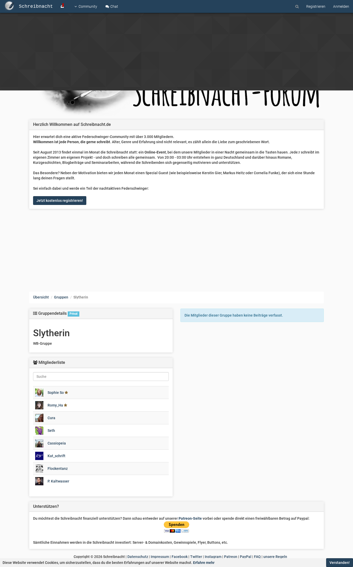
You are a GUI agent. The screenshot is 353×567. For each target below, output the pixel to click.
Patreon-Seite (190, 518)
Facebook (180, 557)
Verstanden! (339, 563)
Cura (51, 418)
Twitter (196, 557)
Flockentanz (58, 468)
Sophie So (56, 392)
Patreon (230, 557)
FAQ (257, 557)
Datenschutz (137, 557)
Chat (114, 6)
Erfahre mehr (203, 563)
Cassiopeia (57, 443)
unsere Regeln (275, 557)
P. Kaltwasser (58, 481)
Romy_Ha (55, 405)
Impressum (160, 557)
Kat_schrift (56, 456)
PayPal (245, 557)
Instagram (213, 557)
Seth (51, 430)
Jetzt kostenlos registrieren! (59, 200)
